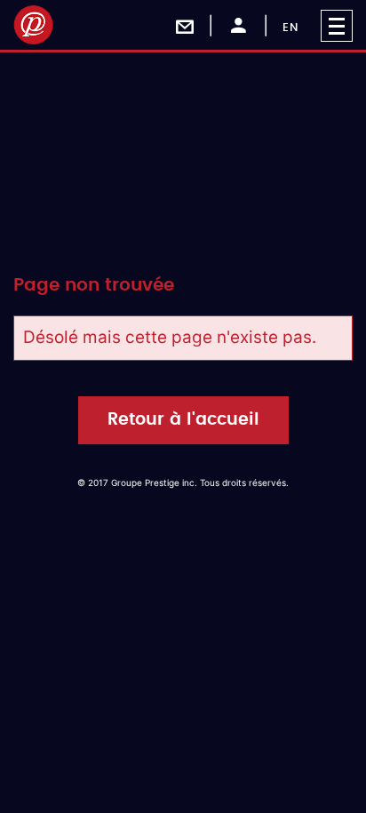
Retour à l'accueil (183, 419)
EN (290, 28)
